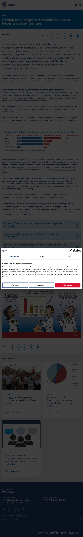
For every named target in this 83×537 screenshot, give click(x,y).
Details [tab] (41, 256)
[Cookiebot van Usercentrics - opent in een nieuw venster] (72, 250)
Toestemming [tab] (14, 256)
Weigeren (15, 285)
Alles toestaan (68, 285)
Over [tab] (68, 256)
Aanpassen (40, 285)
